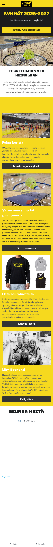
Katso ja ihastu (26, 323)
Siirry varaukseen (26, 248)
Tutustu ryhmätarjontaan (26, 29)
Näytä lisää (6, 477)
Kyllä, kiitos (26, 399)
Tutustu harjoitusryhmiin (26, 166)
